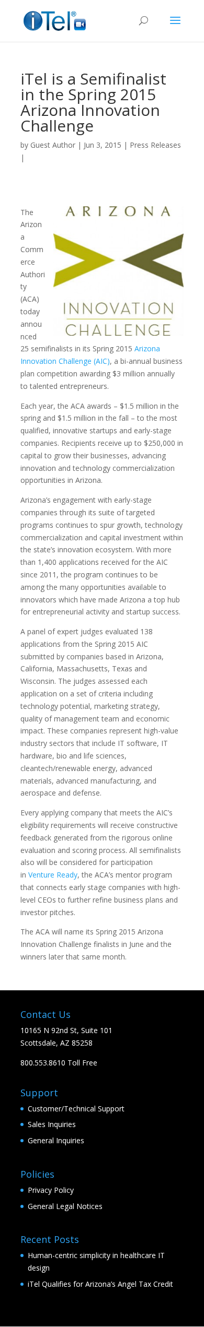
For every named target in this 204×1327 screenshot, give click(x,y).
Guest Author (52, 145)
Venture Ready (52, 875)
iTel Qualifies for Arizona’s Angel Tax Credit (100, 1284)
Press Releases (155, 145)
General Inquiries (56, 1140)
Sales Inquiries (52, 1124)
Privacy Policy (51, 1190)
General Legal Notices (65, 1206)
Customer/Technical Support (76, 1108)
